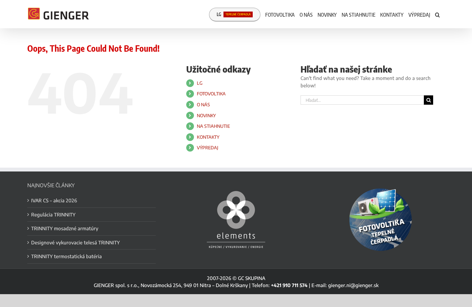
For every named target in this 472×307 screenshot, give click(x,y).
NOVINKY (206, 115)
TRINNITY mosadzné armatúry (64, 228)
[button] (437, 14)
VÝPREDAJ (207, 147)
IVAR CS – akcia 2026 (54, 200)
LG (200, 83)
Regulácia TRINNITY (53, 214)
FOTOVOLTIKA (211, 93)
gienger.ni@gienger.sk (353, 285)
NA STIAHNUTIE (213, 126)
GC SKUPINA (251, 278)
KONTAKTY (208, 137)
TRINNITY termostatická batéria (66, 256)
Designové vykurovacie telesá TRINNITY (75, 242)
